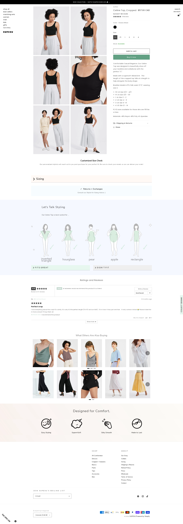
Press (123, 471)
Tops (93, 471)
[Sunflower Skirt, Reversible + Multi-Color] (115, 384)
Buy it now (131, 57)
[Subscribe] (69, 496)
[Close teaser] (15, 521)
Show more (90, 322)
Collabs (123, 458)
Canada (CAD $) (41, 515)
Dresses (94, 458)
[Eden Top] (91, 353)
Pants (94, 468)
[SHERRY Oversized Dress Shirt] (139, 353)
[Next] (180, 2)
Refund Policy (126, 468)
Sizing (123, 462)
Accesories (95, 474)
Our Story (124, 455)
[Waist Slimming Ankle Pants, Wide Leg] (67, 384)
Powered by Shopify (143, 516)
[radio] (115, 27)
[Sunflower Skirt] (139, 384)
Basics (94, 465)
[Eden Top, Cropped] (43, 353)
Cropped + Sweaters (99, 462)
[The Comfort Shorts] (91, 384)
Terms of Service (127, 477)
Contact (123, 483)
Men (93, 477)
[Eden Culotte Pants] (43, 384)
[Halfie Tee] (115, 353)
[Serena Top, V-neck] (67, 353)
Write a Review (143, 289)
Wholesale (124, 474)
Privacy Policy (126, 480)
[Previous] (3, 2)
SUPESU (133, 516)
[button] (177, 9)
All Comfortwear (97, 455)
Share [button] (118, 127)
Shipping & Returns (127, 465)
